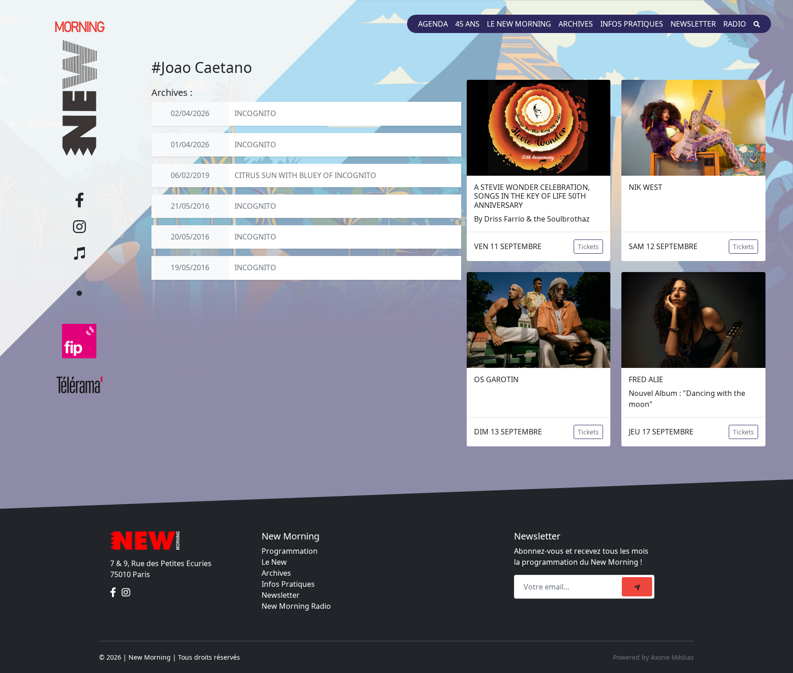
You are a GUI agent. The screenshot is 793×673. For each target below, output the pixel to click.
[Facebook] (114, 593)
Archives (575, 24)
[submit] (637, 586)
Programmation (290, 551)
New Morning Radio (296, 606)
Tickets (588, 246)
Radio (734, 24)
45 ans (467, 24)
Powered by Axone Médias (653, 657)
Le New (274, 562)
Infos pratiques (631, 24)
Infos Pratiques (288, 584)
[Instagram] (126, 593)
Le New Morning (519, 24)
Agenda (433, 24)
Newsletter (693, 24)
